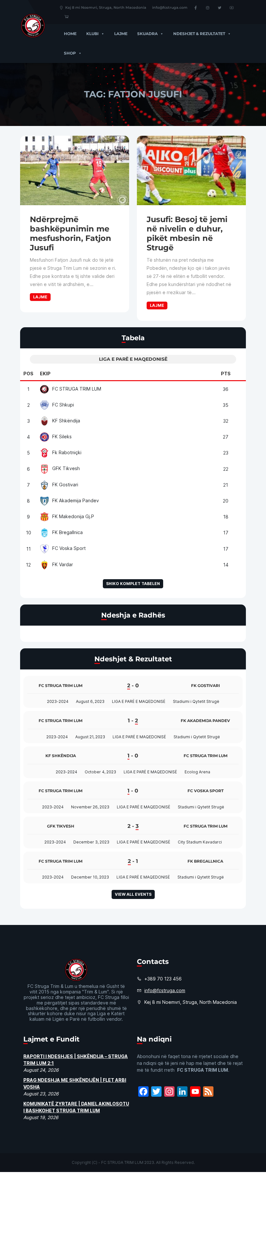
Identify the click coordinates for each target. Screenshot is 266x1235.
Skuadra (147, 33)
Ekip (45, 373)
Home (70, 33)
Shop (70, 53)
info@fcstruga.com (169, 7)
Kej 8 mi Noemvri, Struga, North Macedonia (105, 7)
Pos (28, 373)
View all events (133, 894)
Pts (226, 373)
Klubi (92, 33)
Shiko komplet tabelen (133, 583)
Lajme (120, 33)
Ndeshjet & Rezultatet (199, 33)
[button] (101, 33)
